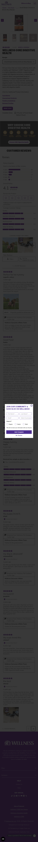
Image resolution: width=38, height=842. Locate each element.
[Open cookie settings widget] (3, 839)
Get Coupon (19, 432)
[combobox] (25, 418)
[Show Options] (30, 418)
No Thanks (19, 435)
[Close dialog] (31, 406)
